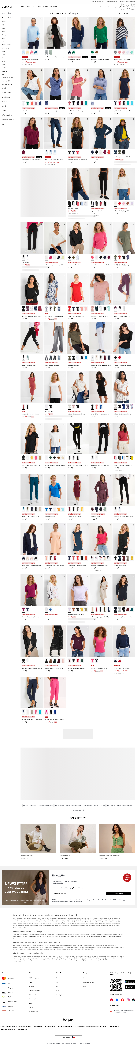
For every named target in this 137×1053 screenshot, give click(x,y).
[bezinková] (27, 309)
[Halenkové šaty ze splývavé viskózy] (55, 289)
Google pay (11, 988)
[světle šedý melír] (46, 52)
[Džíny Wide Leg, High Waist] (55, 338)
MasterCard (11, 979)
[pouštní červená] (23, 407)
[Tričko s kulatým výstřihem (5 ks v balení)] (100, 539)
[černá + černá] (105, 204)
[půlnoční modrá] (40, 103)
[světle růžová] (73, 407)
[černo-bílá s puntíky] (46, 661)
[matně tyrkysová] (128, 103)
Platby (31, 982)
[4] (35, 47)
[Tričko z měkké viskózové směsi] (100, 289)
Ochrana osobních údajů (7, 1026)
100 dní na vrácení (112, 2)
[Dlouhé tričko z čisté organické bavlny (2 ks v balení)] (123, 438)
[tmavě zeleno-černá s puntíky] (54, 661)
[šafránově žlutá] (32, 458)
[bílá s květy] (115, 407)
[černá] (73, 103)
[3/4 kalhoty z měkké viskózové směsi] (55, 692)
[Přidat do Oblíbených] (41, 19)
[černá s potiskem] (69, 152)
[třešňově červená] (54, 558)
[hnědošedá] (96, 358)
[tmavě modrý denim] (119, 509)
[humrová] (32, 103)
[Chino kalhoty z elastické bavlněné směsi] (32, 490)
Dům (57, 991)
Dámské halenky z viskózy (78, 810)
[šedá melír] (119, 610)
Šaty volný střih (59, 805)
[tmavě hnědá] (50, 558)
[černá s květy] (128, 407)
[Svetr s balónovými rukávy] (100, 84)
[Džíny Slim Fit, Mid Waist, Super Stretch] (123, 490)
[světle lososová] (96, 407)
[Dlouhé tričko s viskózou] (123, 539)
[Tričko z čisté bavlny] (32, 84)
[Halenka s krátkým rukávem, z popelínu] (32, 438)
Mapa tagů (59, 995)
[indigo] (128, 257)
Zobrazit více (24, 858)
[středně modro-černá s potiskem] (50, 610)
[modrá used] (50, 152)
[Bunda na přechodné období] (123, 133)
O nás (84, 978)
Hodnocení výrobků (34, 1012)
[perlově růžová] (32, 558)
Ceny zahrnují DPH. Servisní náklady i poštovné (91, 1026)
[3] (33, 47)
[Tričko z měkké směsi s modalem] (100, 33)
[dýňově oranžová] (59, 509)
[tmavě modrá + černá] (92, 204)
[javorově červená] (82, 103)
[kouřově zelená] (105, 509)
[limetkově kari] (132, 558)
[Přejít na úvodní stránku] (11, 6)
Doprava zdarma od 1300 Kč (127, 2)
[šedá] (77, 509)
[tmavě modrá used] (46, 152)
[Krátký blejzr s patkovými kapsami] (32, 539)
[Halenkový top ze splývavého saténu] (55, 84)
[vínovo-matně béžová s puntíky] (59, 661)
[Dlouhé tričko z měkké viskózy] (78, 289)
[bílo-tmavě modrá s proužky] (115, 52)
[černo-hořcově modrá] (77, 458)
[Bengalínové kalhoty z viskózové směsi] (100, 338)
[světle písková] (63, 458)
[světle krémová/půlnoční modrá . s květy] (46, 309)
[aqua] (63, 509)
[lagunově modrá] (40, 712)
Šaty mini (102, 805)
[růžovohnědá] (92, 309)
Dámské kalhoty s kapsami (124, 805)
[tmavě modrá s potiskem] (73, 152)
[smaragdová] (86, 103)
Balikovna (10, 1006)
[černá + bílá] (73, 204)
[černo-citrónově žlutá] (69, 458)
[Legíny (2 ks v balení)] (100, 184)
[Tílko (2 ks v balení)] (78, 184)
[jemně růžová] (86, 309)
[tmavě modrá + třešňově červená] (101, 204)
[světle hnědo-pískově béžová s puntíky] (50, 661)
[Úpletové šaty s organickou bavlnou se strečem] (100, 387)
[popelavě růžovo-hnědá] (63, 661)
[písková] (40, 509)
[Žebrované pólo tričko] (78, 33)
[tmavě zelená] (96, 309)
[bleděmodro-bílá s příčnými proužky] (128, 52)
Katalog (31, 1003)
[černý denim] (115, 509)
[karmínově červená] (119, 257)
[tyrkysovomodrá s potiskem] (86, 358)
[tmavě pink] (92, 257)
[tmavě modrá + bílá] (86, 204)
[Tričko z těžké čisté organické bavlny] (123, 184)
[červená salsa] (119, 358)
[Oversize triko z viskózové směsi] (123, 338)
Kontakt (31, 1007)
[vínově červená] (69, 661)
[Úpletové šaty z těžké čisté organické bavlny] (55, 539)
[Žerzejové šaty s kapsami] (78, 490)
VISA (9, 984)
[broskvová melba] (46, 558)
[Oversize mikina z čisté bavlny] (32, 33)
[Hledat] (116, 7)
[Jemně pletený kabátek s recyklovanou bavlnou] (123, 590)
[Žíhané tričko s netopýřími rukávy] (32, 590)
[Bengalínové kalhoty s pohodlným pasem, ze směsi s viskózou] (100, 438)
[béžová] (92, 610)
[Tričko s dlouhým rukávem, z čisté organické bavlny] (55, 238)
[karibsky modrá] (132, 103)
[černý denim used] (54, 358)
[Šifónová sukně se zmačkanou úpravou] (55, 641)
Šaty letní (25, 805)
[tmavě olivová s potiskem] (69, 358)
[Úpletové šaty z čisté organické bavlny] (123, 84)
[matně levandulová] (36, 103)
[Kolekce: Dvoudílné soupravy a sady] (117, 838)
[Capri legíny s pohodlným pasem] (123, 289)
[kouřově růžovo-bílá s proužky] (124, 52)
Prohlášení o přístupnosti (66, 1026)
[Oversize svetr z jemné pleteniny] (123, 641)
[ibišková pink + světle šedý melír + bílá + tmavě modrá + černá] (92, 558)
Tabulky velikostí (33, 995)
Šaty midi (33, 805)
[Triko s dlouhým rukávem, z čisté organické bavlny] (100, 238)
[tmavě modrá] (69, 52)
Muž (57, 982)
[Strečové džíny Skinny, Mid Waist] (55, 133)
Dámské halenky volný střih (73, 805)
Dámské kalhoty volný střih (45, 805)
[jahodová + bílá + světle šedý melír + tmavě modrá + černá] (101, 558)
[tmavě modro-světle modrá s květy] (59, 309)
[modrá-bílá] (124, 458)
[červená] (119, 103)
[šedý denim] (46, 358)
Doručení (31, 986)
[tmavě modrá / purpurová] (77, 204)
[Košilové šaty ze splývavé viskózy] (100, 590)
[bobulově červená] (50, 257)
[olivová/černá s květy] (54, 309)
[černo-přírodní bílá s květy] (50, 309)
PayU (9, 997)
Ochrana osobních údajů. (75, 902)
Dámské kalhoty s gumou (91, 805)
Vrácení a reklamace (34, 991)
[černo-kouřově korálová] (73, 458)
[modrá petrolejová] (36, 52)
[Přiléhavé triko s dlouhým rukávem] (32, 289)
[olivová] (119, 152)
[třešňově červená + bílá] (115, 458)
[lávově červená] (119, 204)
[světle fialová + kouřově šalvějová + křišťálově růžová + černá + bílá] (96, 558)
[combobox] (106, 7)
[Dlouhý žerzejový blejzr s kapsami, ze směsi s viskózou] (55, 33)
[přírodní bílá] (101, 152)
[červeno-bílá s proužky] (119, 52)
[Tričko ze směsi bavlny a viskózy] (78, 641)
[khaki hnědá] (40, 458)
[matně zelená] (82, 661)
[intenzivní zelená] (73, 52)
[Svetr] (55, 590)
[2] (31, 47)
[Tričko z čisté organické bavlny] (78, 590)
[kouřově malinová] (69, 103)
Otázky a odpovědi (34, 978)
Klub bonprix (32, 999)
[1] (29, 47)
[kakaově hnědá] (92, 509)
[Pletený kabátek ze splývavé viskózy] (32, 641)
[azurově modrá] (46, 509)
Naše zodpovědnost (88, 982)
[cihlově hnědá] (128, 204)
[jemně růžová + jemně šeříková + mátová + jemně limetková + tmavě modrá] (105, 558)
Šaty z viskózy (111, 805)
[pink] (32, 52)
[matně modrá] (92, 103)
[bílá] (23, 103)
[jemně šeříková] (132, 204)
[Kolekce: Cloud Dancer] (38, 838)
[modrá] (46, 103)
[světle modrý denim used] (59, 358)
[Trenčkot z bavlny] (100, 490)
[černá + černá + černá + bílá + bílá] (109, 558)
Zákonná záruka (22, 1030)
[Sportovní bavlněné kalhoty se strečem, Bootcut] (78, 438)
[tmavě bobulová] (124, 558)
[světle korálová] (82, 309)
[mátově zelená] (27, 103)
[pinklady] (36, 458)
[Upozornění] (81, 14)
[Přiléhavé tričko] (55, 387)
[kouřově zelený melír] (50, 52)
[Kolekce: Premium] (78, 838)
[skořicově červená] (86, 558)
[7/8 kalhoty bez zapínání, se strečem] (32, 692)
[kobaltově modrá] (101, 407)
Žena (57, 978)
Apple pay (11, 992)
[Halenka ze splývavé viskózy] (78, 238)
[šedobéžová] (27, 558)
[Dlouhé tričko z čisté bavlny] (78, 84)
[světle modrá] (23, 52)
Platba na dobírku (13, 1002)
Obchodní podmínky (24, 1026)
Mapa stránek (38, 1026)
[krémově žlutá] (27, 52)
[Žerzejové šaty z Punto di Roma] (32, 387)
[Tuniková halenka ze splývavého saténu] (32, 133)
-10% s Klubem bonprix (97, 2)
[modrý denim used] (50, 358)
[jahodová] (69, 309)
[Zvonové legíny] (32, 238)
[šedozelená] (27, 358)
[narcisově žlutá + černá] (132, 458)
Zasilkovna (11, 1010)
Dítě (57, 986)
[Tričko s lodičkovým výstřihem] (123, 33)
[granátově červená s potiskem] (77, 152)
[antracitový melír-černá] (96, 204)
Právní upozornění (114, 1026)
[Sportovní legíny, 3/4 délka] (32, 338)
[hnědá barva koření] (96, 52)
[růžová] (124, 204)
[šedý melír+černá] (119, 458)
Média (84, 986)
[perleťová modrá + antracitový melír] (82, 204)
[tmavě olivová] (73, 257)
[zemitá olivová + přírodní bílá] (128, 458)
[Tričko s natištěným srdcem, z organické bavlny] (78, 133)
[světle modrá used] (54, 152)
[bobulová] (23, 152)
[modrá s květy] (132, 407)
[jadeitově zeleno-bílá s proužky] (132, 52)
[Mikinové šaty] (100, 133)
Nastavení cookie (50, 1026)
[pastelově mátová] (109, 309)
